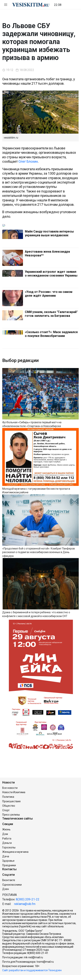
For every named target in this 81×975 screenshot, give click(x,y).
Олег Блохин (28, 161)
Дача (5, 856)
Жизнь (6, 829)
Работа (6, 838)
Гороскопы (8, 847)
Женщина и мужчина (15, 851)
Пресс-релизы (11, 814)
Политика (8, 796)
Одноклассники (12, 884)
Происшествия (11, 801)
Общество (8, 805)
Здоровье (8, 860)
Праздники (9, 865)
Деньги (7, 842)
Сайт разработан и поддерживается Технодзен (32, 970)
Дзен (5, 889)
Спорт (6, 810)
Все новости (10, 787)
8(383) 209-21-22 (27, 899)
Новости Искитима (13, 792)
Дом (5, 833)
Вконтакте (8, 880)
